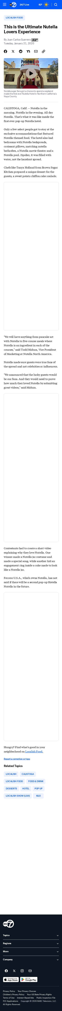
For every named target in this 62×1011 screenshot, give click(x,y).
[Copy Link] (43, 51)
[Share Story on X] (13, 51)
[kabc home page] (8, 924)
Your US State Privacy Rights (39, 995)
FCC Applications (10, 1001)
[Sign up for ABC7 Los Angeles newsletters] (30, 971)
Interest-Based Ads (25, 998)
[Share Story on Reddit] (20, 51)
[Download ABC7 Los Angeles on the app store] (11, 979)
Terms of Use (8, 998)
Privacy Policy (9, 991)
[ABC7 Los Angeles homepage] (12, 4)
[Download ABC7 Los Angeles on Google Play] (29, 979)
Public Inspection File (46, 998)
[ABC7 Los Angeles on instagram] (22, 971)
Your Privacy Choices (27, 991)
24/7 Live (24, 4)
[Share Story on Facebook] (5, 51)
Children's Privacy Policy (13, 995)
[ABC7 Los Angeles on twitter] (14, 971)
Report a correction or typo (17, 759)
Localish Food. (34, 751)
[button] (4, 4)
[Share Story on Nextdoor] (28, 51)
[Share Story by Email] (36, 51)
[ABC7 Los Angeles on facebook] (6, 971)
